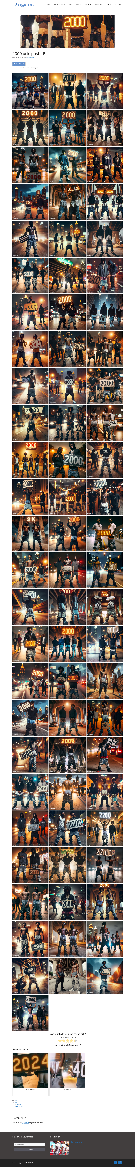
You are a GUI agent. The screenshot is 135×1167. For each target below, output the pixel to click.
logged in (25, 1123)
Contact (108, 4)
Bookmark (20, 64)
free (16, 1102)
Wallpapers (98, 4)
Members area (58, 4)
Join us (47, 4)
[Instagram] (115, 1162)
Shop (77, 4)
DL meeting (18, 1104)
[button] (120, 4)
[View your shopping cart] (115, 4)
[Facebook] (120, 1162)
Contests (88, 4)
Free (16, 1100)
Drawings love (19, 1106)
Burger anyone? (77, 1142)
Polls (70, 4)
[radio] (60, 1041)
